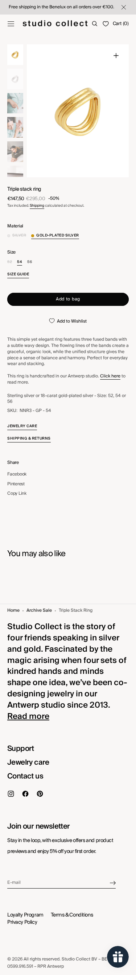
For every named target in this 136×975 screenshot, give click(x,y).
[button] (11, 24)
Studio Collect (76, 959)
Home (13, 611)
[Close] (123, 7)
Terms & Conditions (72, 915)
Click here (110, 376)
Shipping (37, 205)
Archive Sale (39, 611)
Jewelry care (28, 762)
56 (29, 262)
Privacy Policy (22, 922)
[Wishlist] (105, 24)
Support (20, 749)
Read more (28, 716)
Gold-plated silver (57, 235)
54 (19, 262)
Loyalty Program (25, 915)
